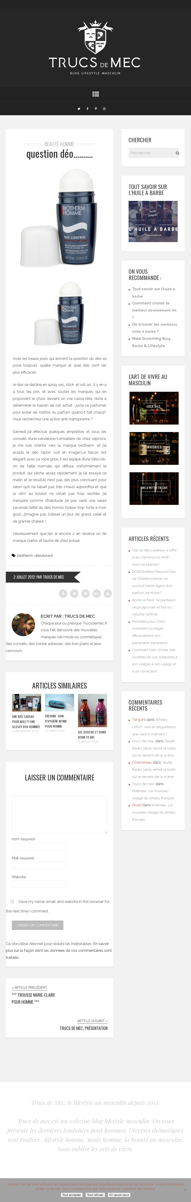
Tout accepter (71, 1195)
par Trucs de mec (50, 577)
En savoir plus (119, 1195)
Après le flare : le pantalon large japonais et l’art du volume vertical (154, 607)
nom (23, 839)
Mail (23, 858)
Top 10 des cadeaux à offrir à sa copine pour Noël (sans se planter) (154, 557)
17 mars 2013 (54, 730)
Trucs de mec (143, 741)
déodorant (43, 555)
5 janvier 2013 (88, 741)
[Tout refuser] (185, 1190)
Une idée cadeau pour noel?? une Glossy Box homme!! (26, 721)
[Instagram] (104, 108)
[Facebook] (87, 108)
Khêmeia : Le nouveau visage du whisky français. (154, 812)
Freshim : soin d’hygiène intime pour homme (56, 721)
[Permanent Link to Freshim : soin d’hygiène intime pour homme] (59, 710)
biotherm (24, 555)
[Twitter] (79, 108)
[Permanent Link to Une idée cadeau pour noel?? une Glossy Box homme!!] (26, 710)
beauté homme (59, 144)
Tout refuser (95, 1195)
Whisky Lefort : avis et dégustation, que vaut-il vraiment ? (154, 727)
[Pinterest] (96, 108)
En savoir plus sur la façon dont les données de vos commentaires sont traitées (59, 951)
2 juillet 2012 (24, 577)
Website (19, 877)
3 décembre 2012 (25, 731)
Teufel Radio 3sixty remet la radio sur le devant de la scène (154, 748)
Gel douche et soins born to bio (92, 734)
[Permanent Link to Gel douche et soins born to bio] (92, 726)
